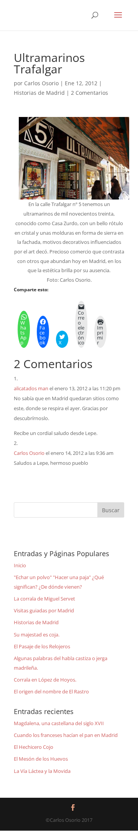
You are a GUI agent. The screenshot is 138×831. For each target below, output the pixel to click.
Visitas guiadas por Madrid (44, 610)
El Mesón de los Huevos (41, 758)
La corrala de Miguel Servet (44, 598)
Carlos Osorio (41, 83)
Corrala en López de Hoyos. (45, 679)
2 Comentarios (89, 92)
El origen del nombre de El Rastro (51, 691)
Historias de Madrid (39, 92)
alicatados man (31, 388)
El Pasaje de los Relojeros (42, 646)
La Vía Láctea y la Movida (42, 771)
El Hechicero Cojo (33, 746)
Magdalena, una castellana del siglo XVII (59, 723)
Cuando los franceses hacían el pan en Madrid (66, 735)
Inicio (20, 565)
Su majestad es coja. (36, 634)
